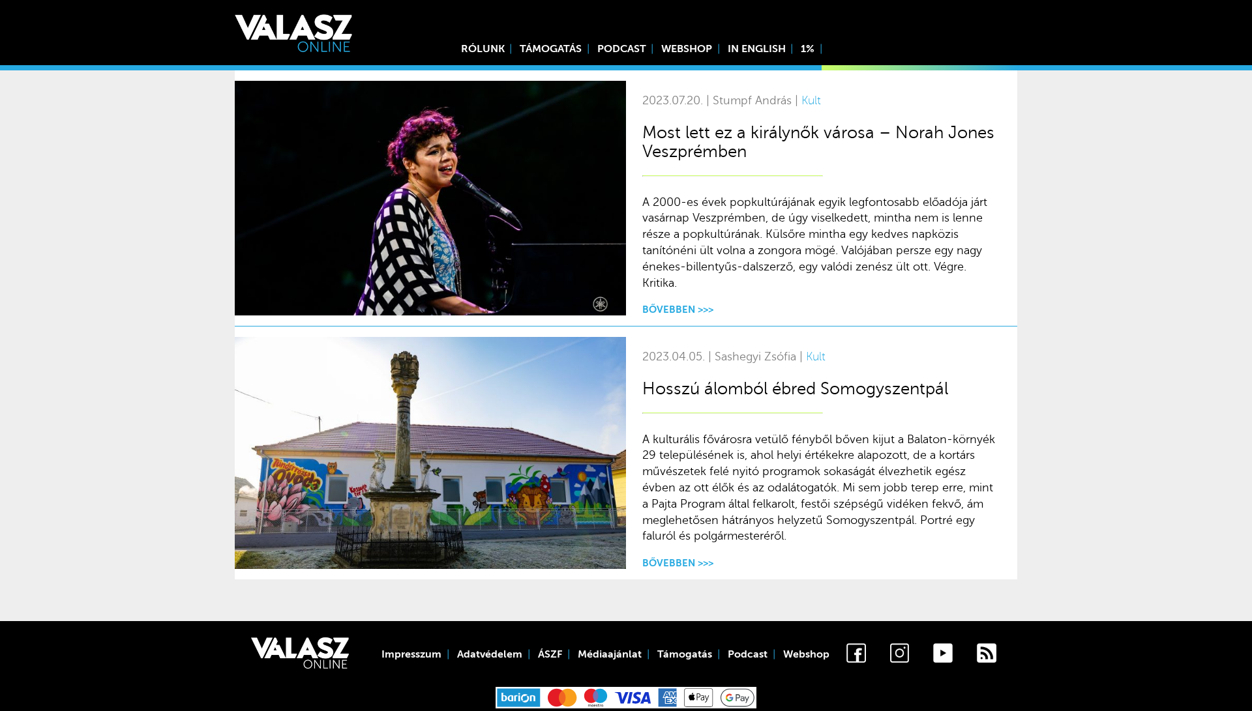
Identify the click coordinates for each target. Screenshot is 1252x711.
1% (807, 49)
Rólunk (483, 49)
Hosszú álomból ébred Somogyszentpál (795, 388)
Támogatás (551, 49)
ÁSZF (550, 654)
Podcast (621, 49)
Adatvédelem (489, 654)
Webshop (686, 49)
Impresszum (411, 654)
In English (757, 49)
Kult (811, 100)
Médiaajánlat (610, 654)
